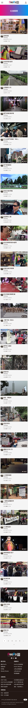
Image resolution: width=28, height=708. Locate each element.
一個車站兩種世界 (8, 501)
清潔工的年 (6, 604)
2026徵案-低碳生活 (19, 680)
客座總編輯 (17, 673)
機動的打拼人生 (8, 449)
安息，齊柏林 (7, 397)
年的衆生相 (6, 578)
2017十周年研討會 (18, 682)
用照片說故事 (4, 686)
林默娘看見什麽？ (8, 552)
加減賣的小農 (7, 217)
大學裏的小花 (7, 87)
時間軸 (2, 669)
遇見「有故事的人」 (19, 686)
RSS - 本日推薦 (5, 695)
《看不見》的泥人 (8, 320)
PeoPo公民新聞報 (18, 664)
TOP (25, 699)
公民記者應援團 (18, 669)
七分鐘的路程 (7, 475)
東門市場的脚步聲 (8, 113)
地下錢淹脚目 (7, 165)
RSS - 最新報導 (5, 693)
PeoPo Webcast (18, 666)
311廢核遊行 (7, 527)
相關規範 (3, 666)
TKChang (5, 37)
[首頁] (14, 2)
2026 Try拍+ (4, 680)
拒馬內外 (6, 372)
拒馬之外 (6, 630)
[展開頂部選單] (25, 2)
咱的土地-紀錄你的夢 (6, 684)
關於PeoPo (3, 664)
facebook (12, 658)
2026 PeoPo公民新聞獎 (7, 682)
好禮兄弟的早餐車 (8, 268)
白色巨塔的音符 (8, 61)
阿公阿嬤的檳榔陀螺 (9, 294)
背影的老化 (6, 423)
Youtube (16, 658)
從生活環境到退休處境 (10, 242)
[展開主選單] (2, 2)
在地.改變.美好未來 (18, 684)
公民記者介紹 (17, 671)
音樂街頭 (6, 36)
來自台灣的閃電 (8, 191)
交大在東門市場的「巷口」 (11, 139)
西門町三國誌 (7, 346)
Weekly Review (5, 671)
